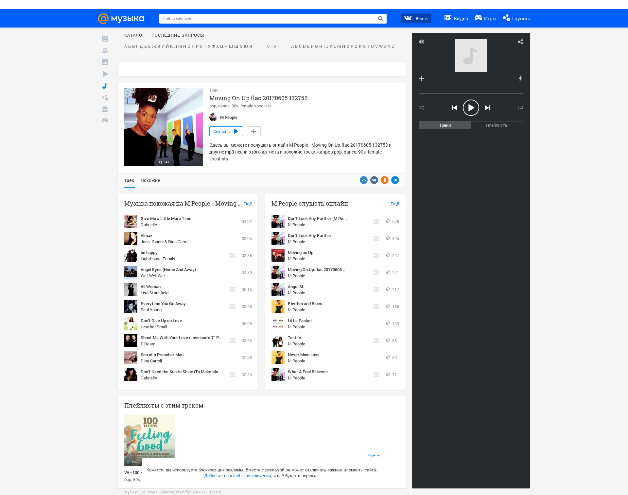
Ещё (247, 204)
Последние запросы (177, 35)
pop (212, 106)
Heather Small (154, 327)
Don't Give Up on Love (161, 320)
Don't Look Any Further (309, 235)
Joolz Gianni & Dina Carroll (165, 242)
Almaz (146, 235)
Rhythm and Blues (305, 303)
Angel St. (296, 286)
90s (235, 106)
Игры (490, 18)
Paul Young (151, 310)
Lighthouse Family (158, 259)
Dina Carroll (151, 361)
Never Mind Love (304, 355)
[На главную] (124, 18)
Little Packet (300, 320)
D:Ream (148, 344)
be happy (149, 252)
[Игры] (105, 121)
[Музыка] (105, 86)
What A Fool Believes (308, 372)
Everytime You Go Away (163, 303)
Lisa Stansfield (154, 293)
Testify (294, 337)
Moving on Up (300, 252)
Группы (520, 18)
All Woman (151, 286)
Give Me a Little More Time (166, 218)
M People (296, 225)
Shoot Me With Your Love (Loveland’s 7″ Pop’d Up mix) (191, 337)
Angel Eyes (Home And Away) (168, 269)
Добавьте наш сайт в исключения (237, 475)
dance (224, 106)
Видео (460, 18)
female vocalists (255, 106)
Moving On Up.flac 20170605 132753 (322, 269)
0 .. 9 (271, 46)
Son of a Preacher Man (162, 355)
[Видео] (105, 74)
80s (136, 479)
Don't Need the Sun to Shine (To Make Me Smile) (186, 372)
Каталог (134, 35)
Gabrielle (149, 225)
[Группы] (105, 97)
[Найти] (381, 19)
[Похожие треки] (520, 79)
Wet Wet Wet (153, 276)
